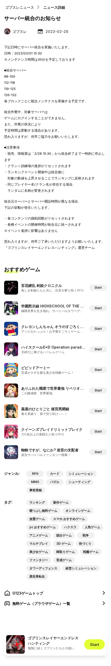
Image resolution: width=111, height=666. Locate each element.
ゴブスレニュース (19, 7)
